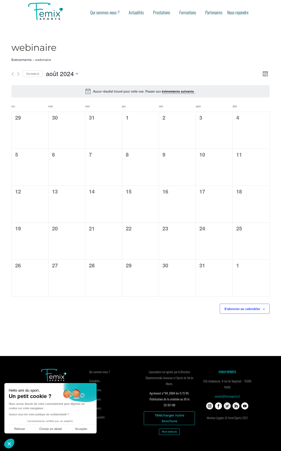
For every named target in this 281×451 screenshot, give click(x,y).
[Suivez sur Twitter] (227, 405)
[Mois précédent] (12, 74)
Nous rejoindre (238, 13)
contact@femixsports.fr (227, 396)
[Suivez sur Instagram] (209, 405)
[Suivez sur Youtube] (244, 405)
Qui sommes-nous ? (104, 13)
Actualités (136, 13)
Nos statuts (169, 431)
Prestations (161, 13)
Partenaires (213, 13)
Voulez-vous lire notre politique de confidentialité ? (39, 414)
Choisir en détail (50, 429)
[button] (9, 443)
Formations (187, 13)
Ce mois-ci (32, 73)
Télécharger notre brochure (169, 418)
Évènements (21, 60)
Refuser (19, 429)
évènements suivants (178, 91)
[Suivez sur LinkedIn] (236, 405)
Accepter (81, 429)
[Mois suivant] (18, 74)
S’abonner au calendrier (242, 309)
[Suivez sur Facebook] (218, 405)
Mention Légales (215, 417)
